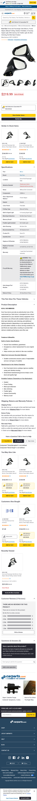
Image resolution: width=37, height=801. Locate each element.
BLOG (3, 744)
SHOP (3, 728)
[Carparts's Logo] (9, 13)
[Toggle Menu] (2, 13)
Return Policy (14, 420)
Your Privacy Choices (6, 777)
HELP (2, 739)
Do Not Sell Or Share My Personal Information (25, 777)
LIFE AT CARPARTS (6, 733)
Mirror (21, 171)
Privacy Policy (32, 770)
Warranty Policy (16, 430)
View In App (33, 2)
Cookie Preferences (25, 775)
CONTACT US (5, 750)
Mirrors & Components (11, 25)
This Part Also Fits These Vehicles (14, 299)
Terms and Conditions (8, 772)
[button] (18, 2)
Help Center (31, 441)
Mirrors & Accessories (24, 25)
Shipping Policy (15, 409)
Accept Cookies (25, 798)
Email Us (19, 441)
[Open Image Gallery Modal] (18, 59)
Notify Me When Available (12, 592)
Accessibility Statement (9, 775)
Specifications (7, 167)
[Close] (34, 791)
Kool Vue (22, 175)
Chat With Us (8, 441)
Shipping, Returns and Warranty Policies (16, 401)
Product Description (9, 305)
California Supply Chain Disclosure (26, 772)
